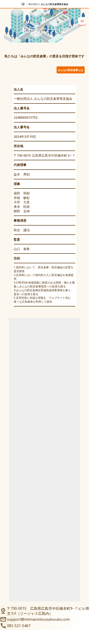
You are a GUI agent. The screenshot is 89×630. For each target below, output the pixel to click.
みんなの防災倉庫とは (70, 70)
